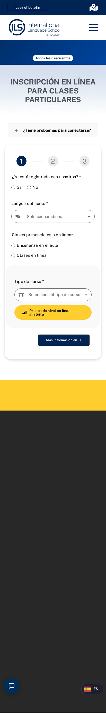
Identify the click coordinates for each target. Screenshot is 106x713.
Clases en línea (32, 255)
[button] (53, 130)
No (35, 187)
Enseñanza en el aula (37, 245)
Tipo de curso (29, 281)
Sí (19, 187)
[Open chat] (11, 686)
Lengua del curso (29, 203)
